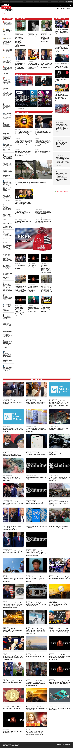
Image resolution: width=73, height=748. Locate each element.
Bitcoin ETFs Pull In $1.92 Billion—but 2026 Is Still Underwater (13, 707)
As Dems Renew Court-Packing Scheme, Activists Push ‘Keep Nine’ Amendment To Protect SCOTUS (7, 246)
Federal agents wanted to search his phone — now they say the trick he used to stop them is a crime (62, 48)
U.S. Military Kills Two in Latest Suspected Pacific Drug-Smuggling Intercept (7, 116)
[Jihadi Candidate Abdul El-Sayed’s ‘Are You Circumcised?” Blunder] (33, 279)
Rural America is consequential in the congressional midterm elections (7, 156)
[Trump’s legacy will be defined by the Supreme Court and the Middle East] (59, 466)
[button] (70, 5)
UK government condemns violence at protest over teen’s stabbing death (7, 235)
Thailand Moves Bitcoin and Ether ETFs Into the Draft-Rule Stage (7, 32)
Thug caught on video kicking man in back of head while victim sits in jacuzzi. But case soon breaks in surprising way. (36, 631)
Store (65, 5)
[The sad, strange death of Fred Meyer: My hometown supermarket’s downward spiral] (33, 169)
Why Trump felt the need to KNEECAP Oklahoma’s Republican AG (46, 65)
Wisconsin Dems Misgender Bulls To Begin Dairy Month (7, 267)
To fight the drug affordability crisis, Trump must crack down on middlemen (36, 430)
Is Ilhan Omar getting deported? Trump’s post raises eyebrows (12, 681)
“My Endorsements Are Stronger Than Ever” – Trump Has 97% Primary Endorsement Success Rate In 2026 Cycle (36, 683)
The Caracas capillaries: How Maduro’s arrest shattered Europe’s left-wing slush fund (12, 454)
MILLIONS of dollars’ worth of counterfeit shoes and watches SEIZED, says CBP (46, 289)
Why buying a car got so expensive (56, 453)
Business (43, 5)
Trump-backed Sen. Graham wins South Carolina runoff (7, 51)
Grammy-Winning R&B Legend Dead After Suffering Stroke (61, 144)
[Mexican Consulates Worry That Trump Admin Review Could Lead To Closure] (13, 417)
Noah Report (29, 679)
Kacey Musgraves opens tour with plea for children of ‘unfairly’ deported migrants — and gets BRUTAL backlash (7, 93)
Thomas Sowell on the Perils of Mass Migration (12, 732)
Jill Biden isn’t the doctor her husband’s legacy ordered (7, 316)
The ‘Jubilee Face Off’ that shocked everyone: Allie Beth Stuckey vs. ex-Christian (7, 81)
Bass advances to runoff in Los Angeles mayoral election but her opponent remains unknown (7, 344)
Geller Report (32, 263)
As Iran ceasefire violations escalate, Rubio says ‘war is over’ (7, 207)
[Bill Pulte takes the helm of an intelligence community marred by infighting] (13, 390)
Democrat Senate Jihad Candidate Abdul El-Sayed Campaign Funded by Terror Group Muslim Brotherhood (59, 657)
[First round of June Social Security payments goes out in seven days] (13, 466)
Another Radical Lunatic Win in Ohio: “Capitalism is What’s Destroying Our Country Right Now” (20, 311)
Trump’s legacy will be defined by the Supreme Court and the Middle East (59, 479)
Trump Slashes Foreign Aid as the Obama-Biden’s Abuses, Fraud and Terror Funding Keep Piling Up (59, 682)
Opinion (25, 5)
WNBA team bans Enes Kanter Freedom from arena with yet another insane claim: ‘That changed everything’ (23, 142)
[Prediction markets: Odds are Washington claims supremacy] (36, 442)
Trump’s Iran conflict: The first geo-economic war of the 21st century (58, 503)
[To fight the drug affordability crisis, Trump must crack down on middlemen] (36, 417)
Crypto (61, 5)
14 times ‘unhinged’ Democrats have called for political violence (22, 212)
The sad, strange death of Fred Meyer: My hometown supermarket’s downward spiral (30, 183)
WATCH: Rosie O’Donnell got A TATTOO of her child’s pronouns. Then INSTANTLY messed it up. (61, 96)
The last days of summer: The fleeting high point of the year (35, 655)
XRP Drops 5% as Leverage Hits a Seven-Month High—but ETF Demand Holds (43, 212)
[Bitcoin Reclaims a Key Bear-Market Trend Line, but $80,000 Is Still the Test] (36, 696)
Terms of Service (7, 744)
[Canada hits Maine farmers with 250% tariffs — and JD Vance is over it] (24, 194)
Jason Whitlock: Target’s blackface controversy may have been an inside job (33, 66)
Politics (21, 5)
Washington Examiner (7, 399)
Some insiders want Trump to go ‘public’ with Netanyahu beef (12, 551)
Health (30, 5)
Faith (57, 5)
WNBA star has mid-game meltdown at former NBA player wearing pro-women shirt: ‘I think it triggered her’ (13, 657)
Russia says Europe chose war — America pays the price (59, 429)
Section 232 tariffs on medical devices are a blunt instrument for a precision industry (7, 173)
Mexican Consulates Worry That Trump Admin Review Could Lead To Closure (7, 368)
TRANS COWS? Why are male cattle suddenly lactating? (45, 309)
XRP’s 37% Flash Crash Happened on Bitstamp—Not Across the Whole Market (59, 604)
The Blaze (17, 32)
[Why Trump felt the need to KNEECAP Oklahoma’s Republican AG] (46, 54)
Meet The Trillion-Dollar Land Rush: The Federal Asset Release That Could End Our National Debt (62, 128)
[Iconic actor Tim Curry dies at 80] (33, 25)
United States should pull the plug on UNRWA (36, 527)
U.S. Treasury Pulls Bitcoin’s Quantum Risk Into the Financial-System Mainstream (7, 41)
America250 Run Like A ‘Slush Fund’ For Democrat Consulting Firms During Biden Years (7, 257)
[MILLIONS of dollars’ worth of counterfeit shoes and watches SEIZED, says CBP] (46, 279)
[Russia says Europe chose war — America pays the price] (59, 417)
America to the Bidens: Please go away (36, 478)
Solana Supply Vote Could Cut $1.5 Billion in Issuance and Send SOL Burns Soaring (23, 133)
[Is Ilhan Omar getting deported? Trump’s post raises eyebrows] (13, 670)
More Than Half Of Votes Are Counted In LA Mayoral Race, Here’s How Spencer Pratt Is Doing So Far (62, 159)
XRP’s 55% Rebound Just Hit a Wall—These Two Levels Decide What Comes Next (7, 60)
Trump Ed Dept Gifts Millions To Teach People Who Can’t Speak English (7, 276)
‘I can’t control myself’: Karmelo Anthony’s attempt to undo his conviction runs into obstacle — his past (35, 579)
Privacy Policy (16, 744)
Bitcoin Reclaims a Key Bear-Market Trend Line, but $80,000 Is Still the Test (36, 708)
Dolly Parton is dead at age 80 (61, 80)
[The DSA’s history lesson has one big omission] (20, 258)
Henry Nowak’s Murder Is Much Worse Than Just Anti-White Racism (7, 225)
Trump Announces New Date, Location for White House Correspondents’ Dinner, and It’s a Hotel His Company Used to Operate (7, 185)
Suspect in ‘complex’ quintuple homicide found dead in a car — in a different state (36, 604)
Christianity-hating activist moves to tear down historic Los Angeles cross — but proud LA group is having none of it (43, 142)
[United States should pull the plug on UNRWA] (36, 516)
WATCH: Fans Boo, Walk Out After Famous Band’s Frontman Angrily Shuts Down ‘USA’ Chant (61, 177)
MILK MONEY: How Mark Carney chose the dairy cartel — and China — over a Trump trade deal (20, 290)
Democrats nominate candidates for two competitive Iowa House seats (7, 297)
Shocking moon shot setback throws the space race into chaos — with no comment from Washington (13, 579)
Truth (53, 5)
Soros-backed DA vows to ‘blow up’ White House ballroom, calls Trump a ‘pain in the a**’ (20, 67)
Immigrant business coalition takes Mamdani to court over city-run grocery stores (43, 133)
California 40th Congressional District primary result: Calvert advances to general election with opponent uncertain (36, 553)
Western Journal (53, 399)
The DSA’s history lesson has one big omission (20, 267)
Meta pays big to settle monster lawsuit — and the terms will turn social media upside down (46, 38)
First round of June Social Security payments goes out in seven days (12, 479)
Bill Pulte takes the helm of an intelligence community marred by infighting (7, 334)
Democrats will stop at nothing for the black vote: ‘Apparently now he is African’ (61, 32)
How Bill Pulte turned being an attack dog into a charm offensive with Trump (13, 503)
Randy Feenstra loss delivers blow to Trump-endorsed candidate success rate (7, 126)
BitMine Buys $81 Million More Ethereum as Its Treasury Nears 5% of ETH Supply (12, 630)
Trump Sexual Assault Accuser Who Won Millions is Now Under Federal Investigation (7, 307)
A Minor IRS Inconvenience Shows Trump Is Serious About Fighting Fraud (7, 198)
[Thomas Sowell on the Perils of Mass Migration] (13, 720)
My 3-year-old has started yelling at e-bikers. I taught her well (36, 502)
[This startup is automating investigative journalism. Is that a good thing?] (59, 696)
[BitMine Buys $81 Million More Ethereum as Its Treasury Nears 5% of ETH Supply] (13, 618)
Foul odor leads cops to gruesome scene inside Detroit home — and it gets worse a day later (7, 70)
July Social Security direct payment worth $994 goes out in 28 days (7, 106)
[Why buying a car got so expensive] (59, 442)
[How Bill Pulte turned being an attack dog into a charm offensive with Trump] (13, 491)
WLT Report (60, 122)
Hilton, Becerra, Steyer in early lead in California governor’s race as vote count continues (13, 528)
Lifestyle (49, 5)
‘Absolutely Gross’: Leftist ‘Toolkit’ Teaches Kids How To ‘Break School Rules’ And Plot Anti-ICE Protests (7, 286)
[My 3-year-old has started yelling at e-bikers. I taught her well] (36, 491)
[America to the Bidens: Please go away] (36, 466)
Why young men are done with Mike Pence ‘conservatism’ (33, 309)
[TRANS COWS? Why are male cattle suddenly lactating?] (46, 300)
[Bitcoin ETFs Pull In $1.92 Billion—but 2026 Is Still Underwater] (13, 696)
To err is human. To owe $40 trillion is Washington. (43, 152)
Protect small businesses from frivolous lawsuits (7, 164)
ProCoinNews (18, 129)
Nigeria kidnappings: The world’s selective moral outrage (59, 527)
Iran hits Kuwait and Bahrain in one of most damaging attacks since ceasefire (7, 136)
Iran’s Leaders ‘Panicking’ (32, 266)
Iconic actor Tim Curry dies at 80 (32, 35)
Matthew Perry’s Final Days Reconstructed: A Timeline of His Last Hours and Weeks (7, 147)
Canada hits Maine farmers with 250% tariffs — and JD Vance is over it (23, 204)
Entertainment (36, 5)
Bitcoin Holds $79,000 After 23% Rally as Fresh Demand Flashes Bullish (43, 221)
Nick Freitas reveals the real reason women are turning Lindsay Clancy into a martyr (34, 733)
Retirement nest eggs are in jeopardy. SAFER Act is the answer (7, 325)
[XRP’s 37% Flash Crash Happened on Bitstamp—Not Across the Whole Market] (59, 592)
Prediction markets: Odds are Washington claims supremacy (35, 453)
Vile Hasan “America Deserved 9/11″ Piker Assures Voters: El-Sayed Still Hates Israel (46, 269)
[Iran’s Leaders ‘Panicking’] (33, 258)
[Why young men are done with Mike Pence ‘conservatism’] (33, 300)
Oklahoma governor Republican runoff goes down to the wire (23, 221)
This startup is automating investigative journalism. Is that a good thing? (59, 708)
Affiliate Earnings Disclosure (10, 745)
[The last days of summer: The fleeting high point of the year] (36, 644)
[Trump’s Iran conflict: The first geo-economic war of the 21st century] (59, 491)
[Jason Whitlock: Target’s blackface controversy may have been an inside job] (33, 54)
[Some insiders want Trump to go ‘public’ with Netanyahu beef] (13, 540)
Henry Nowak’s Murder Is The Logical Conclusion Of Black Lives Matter (7, 217)
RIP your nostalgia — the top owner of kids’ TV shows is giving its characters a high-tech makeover (23, 153)
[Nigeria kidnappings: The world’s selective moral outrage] (59, 516)
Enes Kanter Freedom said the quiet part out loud (7, 23)
